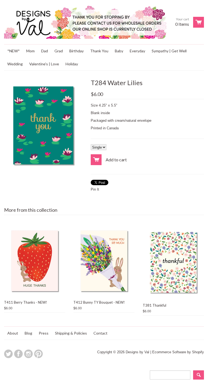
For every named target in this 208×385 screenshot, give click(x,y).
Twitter (8, 353)
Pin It (95, 189)
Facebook (18, 353)
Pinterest (38, 353)
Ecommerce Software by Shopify (178, 352)
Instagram (28, 353)
